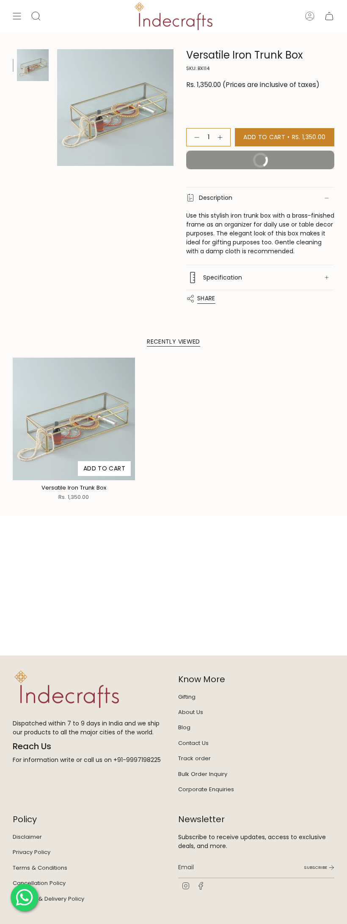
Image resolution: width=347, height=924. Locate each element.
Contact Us (193, 743)
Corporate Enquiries (206, 789)
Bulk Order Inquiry (202, 774)
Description (215, 197)
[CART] (329, 16)
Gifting (187, 697)
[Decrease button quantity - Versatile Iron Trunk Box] (195, 137)
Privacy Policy (31, 852)
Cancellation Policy (39, 883)
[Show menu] (16, 16)
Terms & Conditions (40, 868)
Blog (184, 727)
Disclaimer (27, 837)
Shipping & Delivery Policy (48, 899)
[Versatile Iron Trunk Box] (74, 419)
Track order (194, 758)
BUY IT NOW (232, 162)
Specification (222, 277)
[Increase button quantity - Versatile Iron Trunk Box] (222, 137)
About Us (190, 712)
